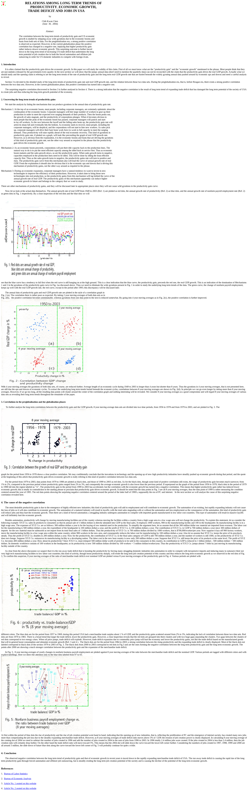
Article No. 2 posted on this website (20, 788)
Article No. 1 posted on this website (20, 783)
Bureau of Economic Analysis (17, 778)
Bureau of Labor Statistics (16, 773)
